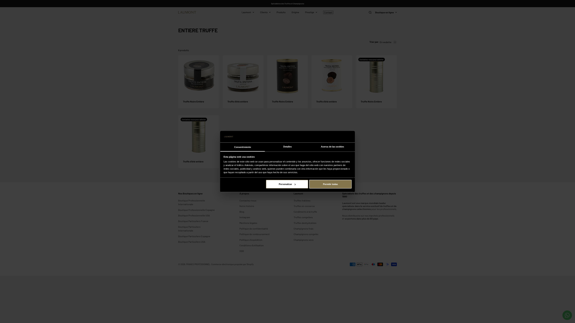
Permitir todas (330, 184)
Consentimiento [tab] (242, 147)
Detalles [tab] (287, 146)
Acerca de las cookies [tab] (332, 146)
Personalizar (285, 184)
